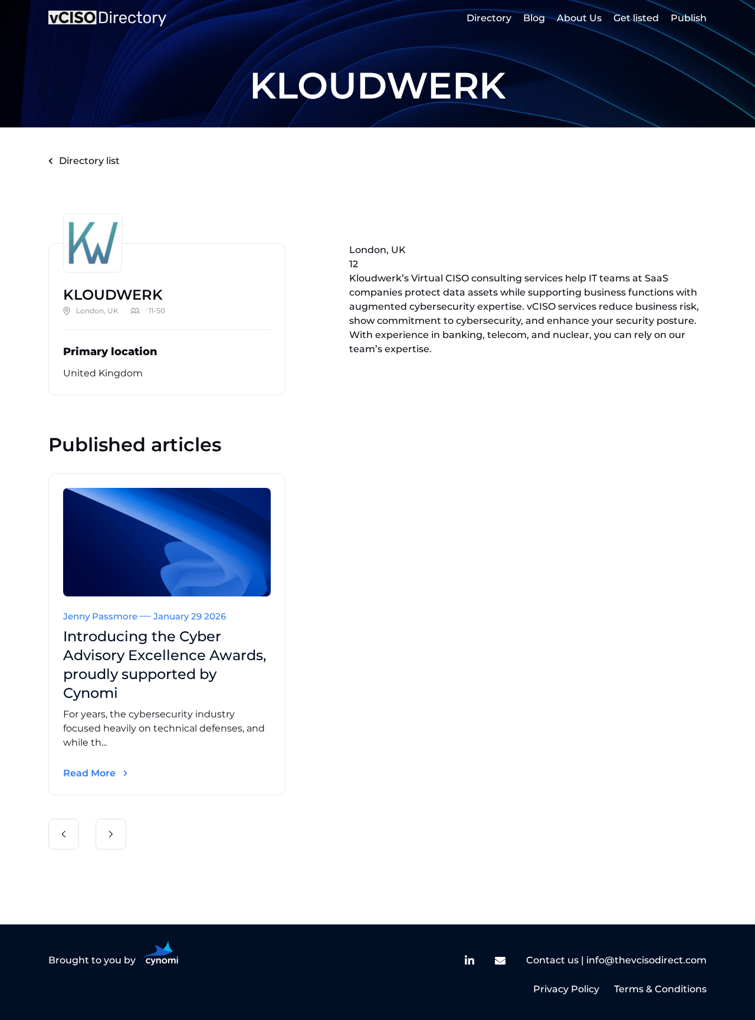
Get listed (636, 18)
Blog (534, 18)
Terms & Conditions (660, 989)
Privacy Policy (566, 989)
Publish (689, 18)
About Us (579, 18)
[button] (63, 834)
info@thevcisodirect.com (646, 960)
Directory (489, 18)
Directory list (89, 160)
